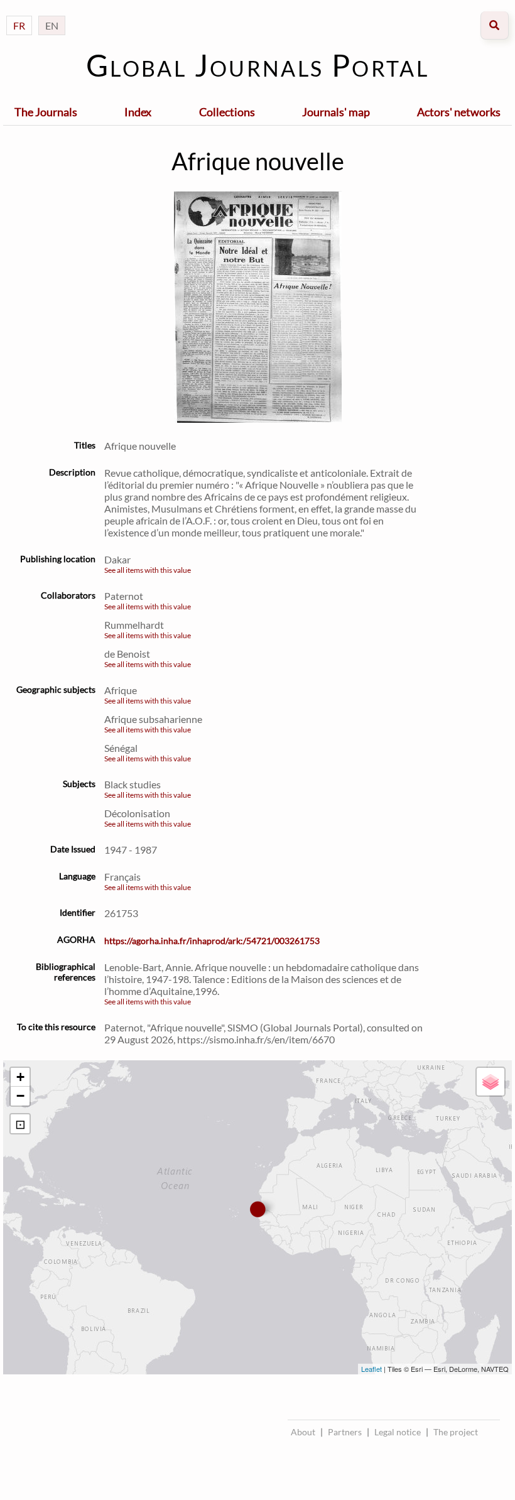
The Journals (45, 112)
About (303, 1432)
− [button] (20, 1096)
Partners (345, 1432)
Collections (227, 112)
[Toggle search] (494, 25)
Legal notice (397, 1432)
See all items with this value (147, 570)
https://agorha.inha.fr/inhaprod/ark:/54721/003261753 (212, 940)
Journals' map (336, 112)
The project (455, 1432)
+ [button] (20, 1077)
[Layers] (490, 1081)
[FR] (19, 13)
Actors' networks (459, 112)
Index (137, 112)
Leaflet (371, 1369)
